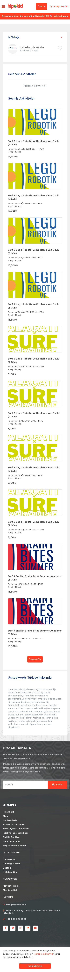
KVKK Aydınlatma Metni (16, 829)
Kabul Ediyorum (35, 966)
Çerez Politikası (12, 841)
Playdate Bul (10, 890)
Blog (5, 816)
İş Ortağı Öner (11, 872)
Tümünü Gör (35, 659)
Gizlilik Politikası (12, 837)
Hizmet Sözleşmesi (13, 825)
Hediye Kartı (10, 820)
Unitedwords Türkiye (32, 47)
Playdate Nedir (11, 886)
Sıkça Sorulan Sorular (14, 846)
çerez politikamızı (43, 954)
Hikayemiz (8, 812)
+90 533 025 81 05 (16, 919)
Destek (7, 868)
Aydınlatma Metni (24, 768)
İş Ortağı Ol (9, 859)
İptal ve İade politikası (15, 833)
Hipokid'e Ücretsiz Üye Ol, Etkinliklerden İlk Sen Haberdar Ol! (35, 16)
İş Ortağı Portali (59, 7)
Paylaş (59, 784)
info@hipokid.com (16, 905)
